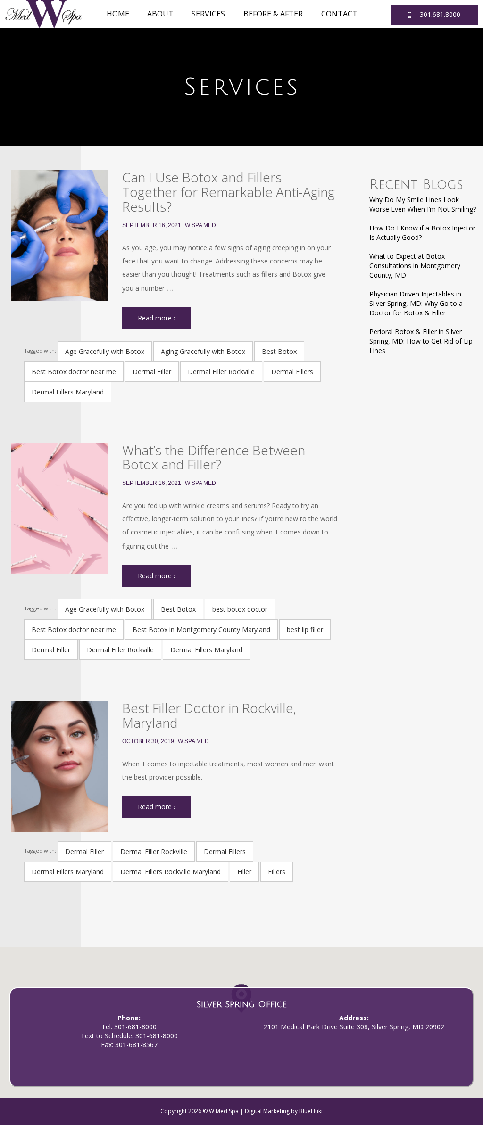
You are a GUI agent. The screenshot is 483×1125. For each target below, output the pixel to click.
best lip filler (305, 629)
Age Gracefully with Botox (104, 351)
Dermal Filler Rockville (221, 371)
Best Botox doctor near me (74, 371)
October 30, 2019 (148, 741)
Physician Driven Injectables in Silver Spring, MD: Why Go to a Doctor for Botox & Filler (416, 303)
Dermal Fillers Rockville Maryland (170, 871)
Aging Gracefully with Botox (203, 351)
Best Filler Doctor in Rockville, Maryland (209, 715)
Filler (244, 871)
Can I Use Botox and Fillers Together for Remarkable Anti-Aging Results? (228, 191)
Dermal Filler (152, 371)
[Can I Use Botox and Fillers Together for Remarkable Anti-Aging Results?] (59, 235)
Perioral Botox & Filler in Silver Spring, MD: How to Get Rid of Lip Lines (421, 341)
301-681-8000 (135, 1026)
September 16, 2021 (151, 225)
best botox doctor (239, 609)
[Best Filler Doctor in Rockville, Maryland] (59, 766)
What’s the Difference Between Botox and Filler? (213, 457)
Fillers (276, 871)
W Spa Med (200, 225)
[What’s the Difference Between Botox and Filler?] (59, 508)
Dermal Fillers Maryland (68, 391)
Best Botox (279, 351)
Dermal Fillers (292, 371)
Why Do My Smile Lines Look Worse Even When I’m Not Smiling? (422, 204)
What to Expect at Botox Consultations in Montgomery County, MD (414, 265)
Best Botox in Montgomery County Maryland (201, 629)
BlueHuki (311, 1111)
